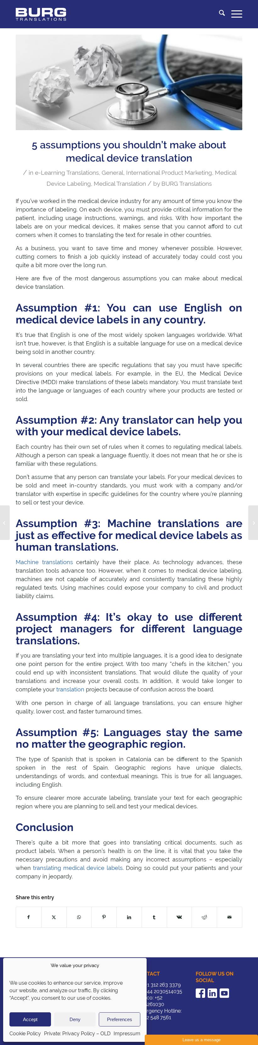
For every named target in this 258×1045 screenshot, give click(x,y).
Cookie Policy (25, 1034)
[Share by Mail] (229, 917)
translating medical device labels (78, 868)
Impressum (127, 1034)
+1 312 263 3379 (163, 985)
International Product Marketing (169, 172)
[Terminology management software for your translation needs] (5, 522)
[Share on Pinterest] (104, 917)
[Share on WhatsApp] (79, 917)
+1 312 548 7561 (153, 1017)
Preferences (119, 1019)
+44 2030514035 (163, 991)
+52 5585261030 (150, 1001)
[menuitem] (219, 14)
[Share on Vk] (179, 917)
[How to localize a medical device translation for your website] (253, 522)
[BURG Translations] (41, 14)
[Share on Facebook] (28, 917)
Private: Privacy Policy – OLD (77, 1034)
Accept (30, 1019)
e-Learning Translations (67, 172)
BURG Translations (186, 183)
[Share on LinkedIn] (129, 917)
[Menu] (233, 14)
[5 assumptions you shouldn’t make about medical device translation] (129, 82)
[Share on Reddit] (204, 917)
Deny (75, 1019)
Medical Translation (120, 183)
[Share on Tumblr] (154, 917)
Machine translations (44, 562)
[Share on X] (54, 917)
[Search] (219, 14)
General (112, 172)
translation (70, 689)
